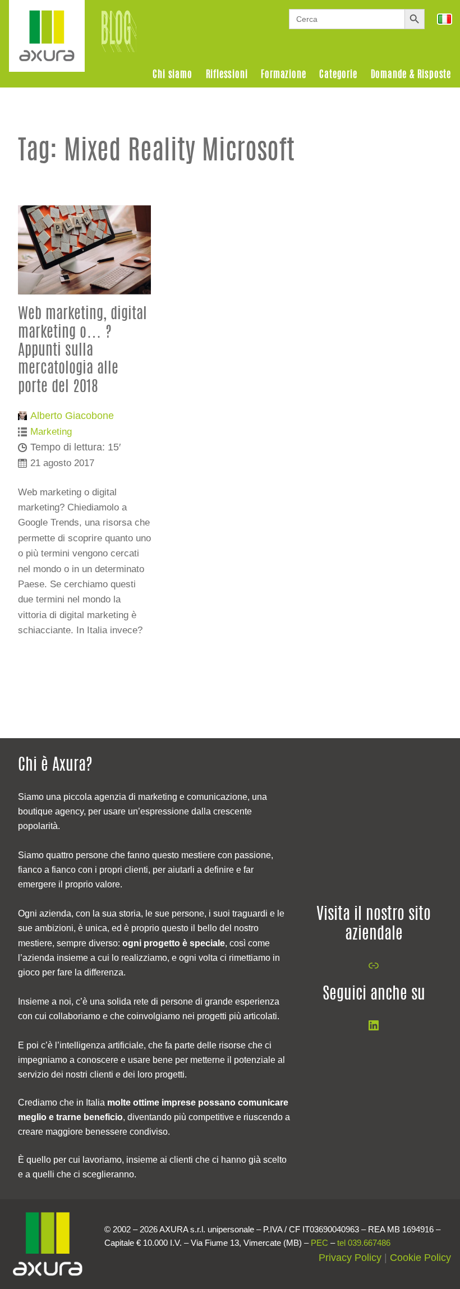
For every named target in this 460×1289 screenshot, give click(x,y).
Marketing (51, 431)
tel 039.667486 (363, 1242)
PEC (319, 1242)
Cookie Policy (420, 1257)
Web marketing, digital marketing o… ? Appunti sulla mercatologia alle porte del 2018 (82, 351)
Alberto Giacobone (72, 415)
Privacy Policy (350, 1257)
